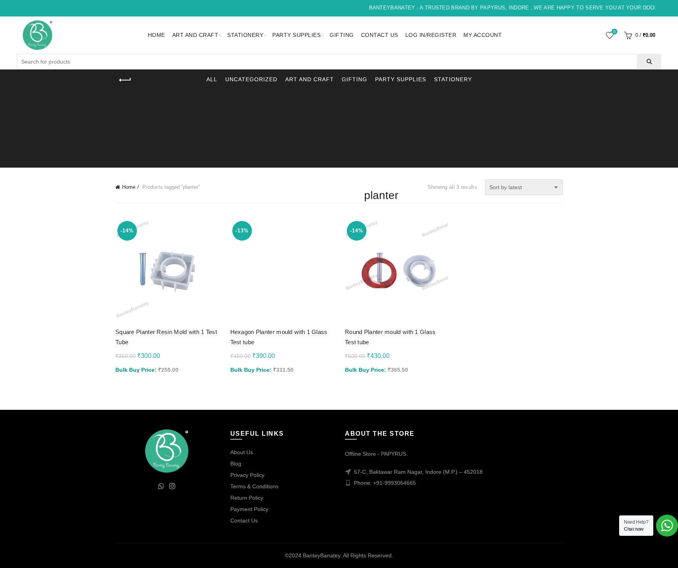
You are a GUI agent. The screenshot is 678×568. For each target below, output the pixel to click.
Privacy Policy (247, 475)
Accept (650, 555)
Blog (235, 463)
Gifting (342, 35)
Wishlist (614, 31)
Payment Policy (249, 509)
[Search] (649, 61)
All (211, 79)
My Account (482, 35)
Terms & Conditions (254, 486)
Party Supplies (296, 35)
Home (156, 35)
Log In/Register (431, 35)
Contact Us (379, 35)
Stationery (245, 35)
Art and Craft (195, 35)
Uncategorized (251, 79)
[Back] (125, 80)
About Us (241, 452)
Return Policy (246, 498)
